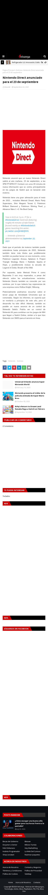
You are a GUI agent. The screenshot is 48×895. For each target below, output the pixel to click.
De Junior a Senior (10, 845)
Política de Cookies (10, 874)
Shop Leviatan (8, 854)
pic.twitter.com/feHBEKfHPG (17, 231)
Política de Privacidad (33, 870)
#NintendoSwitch (28, 225)
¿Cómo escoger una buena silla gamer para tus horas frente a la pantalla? (29, 823)
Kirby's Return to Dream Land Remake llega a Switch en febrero (30, 407)
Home (10, 882)
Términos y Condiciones (12, 870)
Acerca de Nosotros (11, 867)
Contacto (36, 882)
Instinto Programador (11, 851)
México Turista (30, 845)
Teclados (6, 496)
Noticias (19, 70)
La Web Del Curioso (32, 851)
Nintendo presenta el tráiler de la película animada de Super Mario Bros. (30, 395)
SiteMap (28, 874)
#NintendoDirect (12, 220)
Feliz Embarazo (9, 848)
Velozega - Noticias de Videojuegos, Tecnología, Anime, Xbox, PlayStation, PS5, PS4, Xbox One (24, 889)
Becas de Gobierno (10, 841)
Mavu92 (7, 87)
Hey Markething (31, 848)
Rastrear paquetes (32, 854)
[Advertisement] (24, 26)
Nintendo (11, 361)
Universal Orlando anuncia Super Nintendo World (30, 383)
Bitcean (28, 841)
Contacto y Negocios (33, 867)
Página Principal (9, 70)
